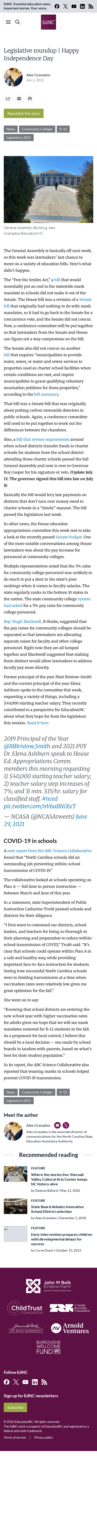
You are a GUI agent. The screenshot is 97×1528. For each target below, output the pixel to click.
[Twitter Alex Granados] (66, 1125)
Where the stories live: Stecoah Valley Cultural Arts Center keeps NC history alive (59, 1179)
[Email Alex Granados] (57, 1125)
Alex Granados (38, 75)
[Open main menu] (8, 22)
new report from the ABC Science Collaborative (49, 850)
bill (57, 279)
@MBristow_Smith (27, 746)
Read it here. (38, 722)
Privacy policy (43, 1437)
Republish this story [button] (24, 113)
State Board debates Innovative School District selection (57, 1209)
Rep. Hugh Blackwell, (23, 621)
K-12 (63, 129)
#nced (50, 798)
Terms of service (15, 1437)
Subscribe (15, 1407)
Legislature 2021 (19, 137)
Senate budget (69, 537)
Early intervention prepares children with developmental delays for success (61, 1239)
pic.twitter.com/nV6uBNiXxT (40, 806)
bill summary (46, 394)
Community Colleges (37, 129)
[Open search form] (17, 22)
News (11, 129)
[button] (19, 98)
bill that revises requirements (42, 439)
